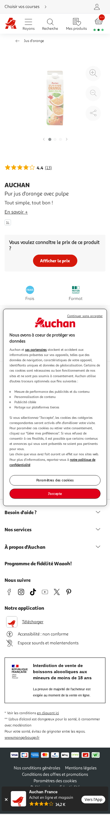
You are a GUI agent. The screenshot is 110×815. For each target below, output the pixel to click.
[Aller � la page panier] (98, 24)
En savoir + (16, 212)
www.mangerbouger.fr (22, 737)
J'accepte (55, 493)
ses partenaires (36, 349)
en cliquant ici (48, 713)
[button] (43, 140)
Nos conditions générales (37, 768)
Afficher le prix (55, 260)
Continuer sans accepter (85, 316)
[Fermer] (6, 799)
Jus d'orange (34, 41)
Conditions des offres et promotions (55, 774)
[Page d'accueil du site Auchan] (11, 24)
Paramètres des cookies (55, 480)
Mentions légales (81, 768)
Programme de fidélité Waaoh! (38, 563)
